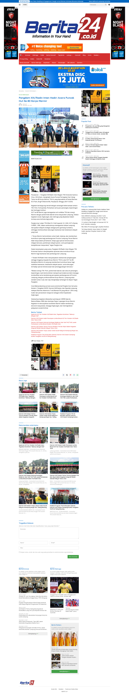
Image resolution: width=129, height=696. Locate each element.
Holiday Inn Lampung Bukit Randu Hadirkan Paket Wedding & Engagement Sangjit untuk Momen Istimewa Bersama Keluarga (95, 211)
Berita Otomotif (51, 55)
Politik (42, 55)
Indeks (25, 4)
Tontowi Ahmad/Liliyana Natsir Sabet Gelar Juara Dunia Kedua (96, 145)
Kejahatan (47, 62)
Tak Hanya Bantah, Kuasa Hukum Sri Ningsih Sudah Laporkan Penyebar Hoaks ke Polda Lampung (94, 231)
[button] (106, 4)
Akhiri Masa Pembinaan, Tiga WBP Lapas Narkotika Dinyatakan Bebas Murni (31, 622)
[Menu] (20, 4)
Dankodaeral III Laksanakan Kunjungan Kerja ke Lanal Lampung (33, 616)
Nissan (54, 62)
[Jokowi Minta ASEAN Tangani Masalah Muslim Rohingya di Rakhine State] (56, 657)
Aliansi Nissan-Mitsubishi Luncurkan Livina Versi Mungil (100, 192)
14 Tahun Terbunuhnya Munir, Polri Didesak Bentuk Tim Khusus (95, 139)
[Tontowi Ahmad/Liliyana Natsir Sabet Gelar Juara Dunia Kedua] (72, 603)
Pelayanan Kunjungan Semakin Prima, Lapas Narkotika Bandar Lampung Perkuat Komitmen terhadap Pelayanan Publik (33, 628)
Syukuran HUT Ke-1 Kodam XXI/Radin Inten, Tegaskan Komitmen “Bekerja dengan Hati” (52, 315)
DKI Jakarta (71, 62)
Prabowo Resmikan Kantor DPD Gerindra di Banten (97, 152)
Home (89, 55)
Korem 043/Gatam (24, 94)
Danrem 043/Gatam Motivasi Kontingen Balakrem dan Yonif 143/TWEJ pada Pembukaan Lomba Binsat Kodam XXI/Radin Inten (53, 323)
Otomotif (77, 55)
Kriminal (27, 55)
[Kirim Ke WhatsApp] (77, 375)
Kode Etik (39, 59)
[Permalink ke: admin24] (20, 105)
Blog (84, 55)
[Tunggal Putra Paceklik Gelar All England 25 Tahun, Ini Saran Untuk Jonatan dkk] (64, 585)
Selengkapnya (95, 199)
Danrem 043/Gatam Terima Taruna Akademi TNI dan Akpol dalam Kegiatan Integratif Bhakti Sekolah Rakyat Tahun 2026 (53, 327)
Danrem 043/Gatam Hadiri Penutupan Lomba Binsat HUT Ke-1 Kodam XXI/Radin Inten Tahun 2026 (54, 319)
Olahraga (35, 55)
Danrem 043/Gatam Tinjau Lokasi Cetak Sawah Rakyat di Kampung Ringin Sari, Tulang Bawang (54, 331)
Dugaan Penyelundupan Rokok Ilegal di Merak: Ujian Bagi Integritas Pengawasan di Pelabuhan (32, 603)
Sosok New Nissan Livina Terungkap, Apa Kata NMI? (100, 184)
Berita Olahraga (36, 62)
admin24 (25, 104)
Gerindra (79, 62)
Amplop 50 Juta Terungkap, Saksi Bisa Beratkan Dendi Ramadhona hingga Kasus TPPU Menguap (33, 597)
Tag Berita (61, 55)
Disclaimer (48, 59)
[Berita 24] (64, 26)
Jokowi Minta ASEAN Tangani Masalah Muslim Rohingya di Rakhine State (96, 158)
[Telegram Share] (74, 375)
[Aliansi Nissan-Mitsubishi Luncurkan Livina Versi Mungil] (87, 192)
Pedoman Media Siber (71, 689)
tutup (16, 7)
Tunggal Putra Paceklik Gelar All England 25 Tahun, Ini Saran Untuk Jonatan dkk (97, 133)
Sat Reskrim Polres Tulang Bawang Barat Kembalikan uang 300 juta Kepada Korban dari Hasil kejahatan (33, 609)
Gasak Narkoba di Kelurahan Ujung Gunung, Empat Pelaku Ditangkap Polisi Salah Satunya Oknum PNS (64, 650)
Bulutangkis (61, 62)
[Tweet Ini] (67, 375)
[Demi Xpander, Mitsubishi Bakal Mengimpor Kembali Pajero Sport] (87, 176)
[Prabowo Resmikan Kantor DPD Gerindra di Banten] (56, 665)
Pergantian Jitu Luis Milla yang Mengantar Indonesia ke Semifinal (97, 126)
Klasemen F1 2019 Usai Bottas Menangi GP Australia (56, 611)
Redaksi (96, 55)
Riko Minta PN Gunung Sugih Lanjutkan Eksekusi (95, 227)
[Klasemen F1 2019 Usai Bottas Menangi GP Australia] (56, 603)
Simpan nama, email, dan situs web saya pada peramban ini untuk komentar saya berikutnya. (46, 552)
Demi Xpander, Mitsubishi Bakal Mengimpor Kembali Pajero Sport (100, 175)
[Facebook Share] (63, 375)
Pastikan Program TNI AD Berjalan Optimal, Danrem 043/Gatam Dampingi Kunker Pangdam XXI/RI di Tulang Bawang (53, 335)
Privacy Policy (24, 59)
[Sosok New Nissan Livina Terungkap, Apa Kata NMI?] (87, 184)
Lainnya (69, 55)
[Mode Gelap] (109, 4)
